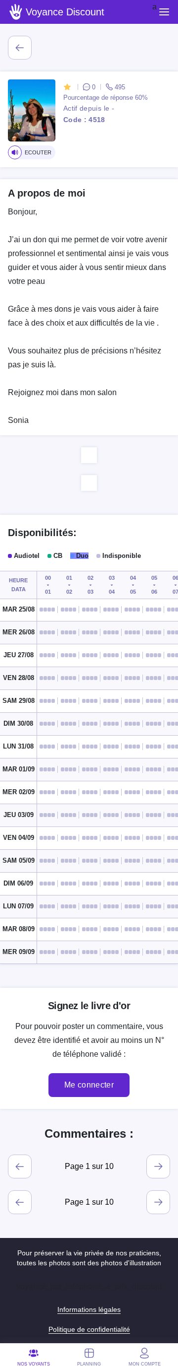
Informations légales (89, 1309)
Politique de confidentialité (89, 1329)
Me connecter (89, 1085)
